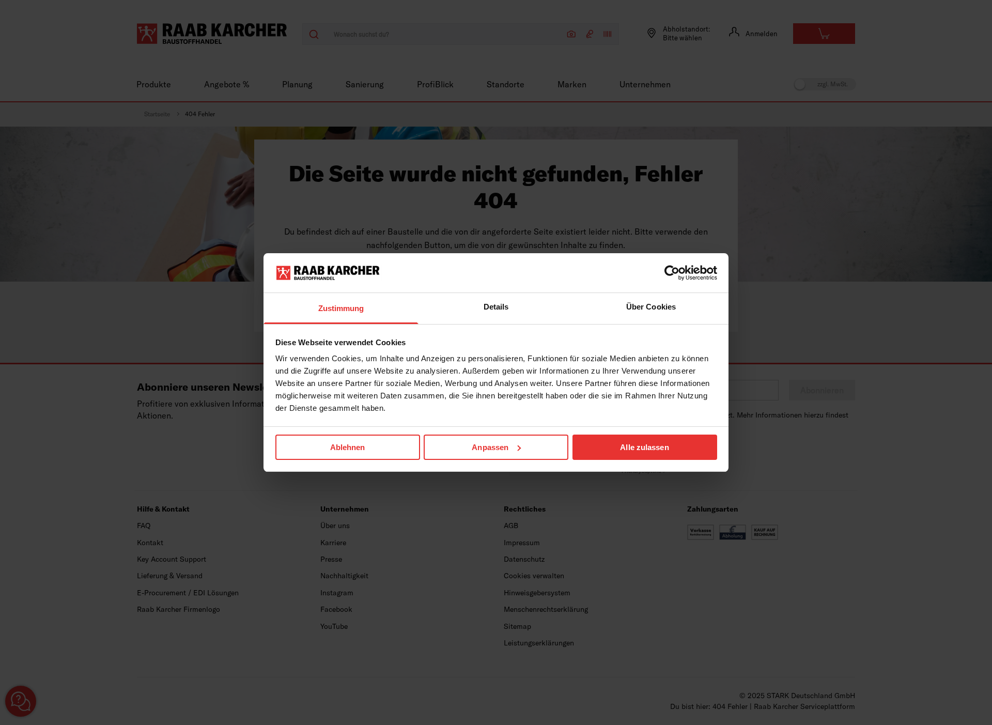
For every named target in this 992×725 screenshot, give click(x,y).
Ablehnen (347, 447)
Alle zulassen (644, 447)
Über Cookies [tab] (651, 306)
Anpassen (490, 447)
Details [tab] (496, 306)
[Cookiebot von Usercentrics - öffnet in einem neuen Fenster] (672, 273)
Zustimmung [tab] (341, 308)
